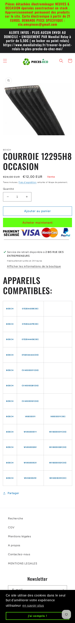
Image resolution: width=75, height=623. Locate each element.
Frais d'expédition (28, 182)
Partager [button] (13, 493)
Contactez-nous (19, 554)
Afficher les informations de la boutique (34, 266)
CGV (11, 527)
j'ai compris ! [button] (37, 615)
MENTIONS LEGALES (22, 563)
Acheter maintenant (37, 222)
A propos (14, 545)
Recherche (15, 518)
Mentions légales (19, 536)
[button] (5, 60)
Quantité (8, 188)
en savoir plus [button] (33, 605)
